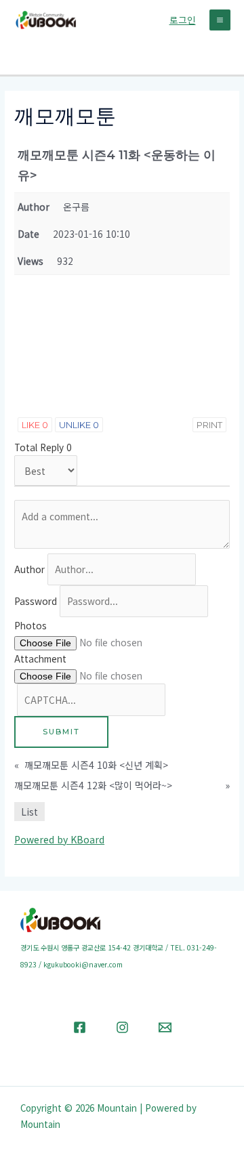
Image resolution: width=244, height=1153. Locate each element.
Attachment (40, 658)
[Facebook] (80, 1027)
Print (209, 424)
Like (35, 424)
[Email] (165, 1027)
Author (29, 569)
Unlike (79, 424)
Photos (30, 625)
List (29, 811)
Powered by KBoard (59, 839)
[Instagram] (122, 1027)
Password (35, 601)
